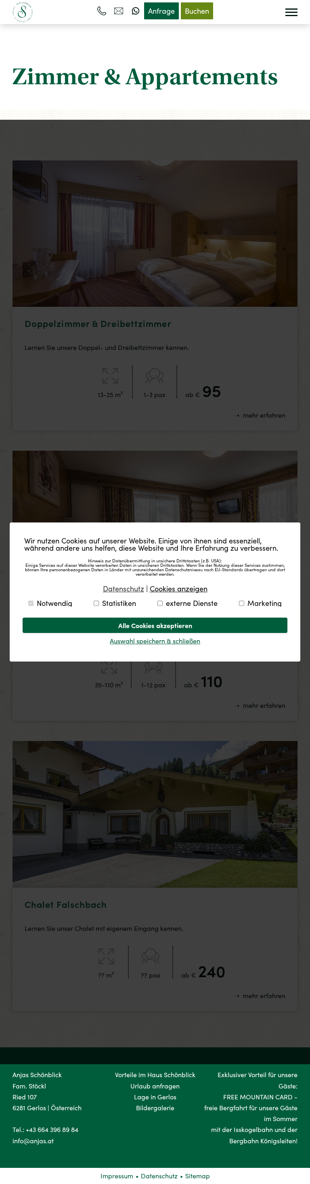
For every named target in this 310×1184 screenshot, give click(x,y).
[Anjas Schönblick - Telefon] (101, 11)
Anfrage (161, 11)
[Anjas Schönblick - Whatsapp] (135, 11)
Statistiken (119, 603)
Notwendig (54, 603)
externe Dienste (192, 603)
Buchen (197, 11)
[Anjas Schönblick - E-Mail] (118, 11)
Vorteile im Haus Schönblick (155, 1074)
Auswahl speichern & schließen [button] (155, 641)
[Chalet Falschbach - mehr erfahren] (155, 885)
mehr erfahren (263, 415)
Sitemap (197, 1176)
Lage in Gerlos (155, 1096)
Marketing (264, 603)
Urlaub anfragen (155, 1086)
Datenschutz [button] (123, 588)
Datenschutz (159, 1176)
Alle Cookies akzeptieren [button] (155, 625)
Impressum (117, 1176)
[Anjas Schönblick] (23, 12)
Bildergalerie (155, 1107)
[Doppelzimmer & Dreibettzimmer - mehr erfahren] (155, 304)
